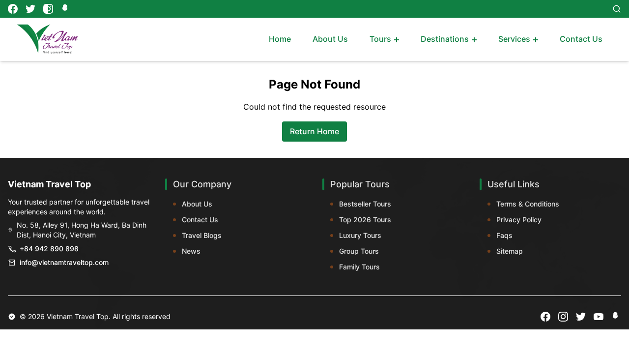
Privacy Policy (519, 219)
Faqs (504, 235)
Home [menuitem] (280, 39)
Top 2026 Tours (365, 219)
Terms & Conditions (527, 204)
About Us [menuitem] (330, 39)
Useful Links (513, 184)
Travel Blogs (202, 235)
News (191, 251)
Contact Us (200, 219)
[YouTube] (598, 317)
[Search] (616, 8)
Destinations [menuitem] (445, 39)
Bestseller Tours (365, 204)
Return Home (314, 131)
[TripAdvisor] (66, 9)
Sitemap (509, 251)
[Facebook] (13, 9)
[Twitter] (30, 9)
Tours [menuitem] (380, 39)
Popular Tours (360, 184)
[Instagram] (48, 9)
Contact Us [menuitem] (581, 39)
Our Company (202, 184)
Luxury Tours (360, 235)
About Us (197, 204)
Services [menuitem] (514, 39)
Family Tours (359, 267)
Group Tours (359, 251)
